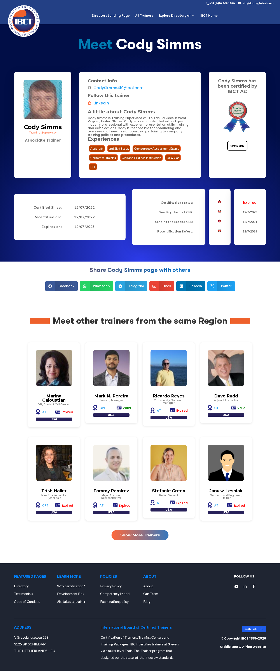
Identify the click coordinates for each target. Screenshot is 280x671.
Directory (21, 586)
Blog (146, 601)
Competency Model (115, 593)
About (148, 586)
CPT (103, 408)
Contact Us (254, 629)
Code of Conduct (27, 601)
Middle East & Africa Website (243, 647)
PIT (93, 166)
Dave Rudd (226, 396)
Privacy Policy (111, 586)
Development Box (70, 593)
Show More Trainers (140, 535)
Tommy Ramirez (111, 490)
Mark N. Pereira (111, 396)
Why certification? (71, 586)
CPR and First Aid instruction (141, 158)
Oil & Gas (172, 158)
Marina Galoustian (54, 398)
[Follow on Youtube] (236, 586)
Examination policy (114, 601)
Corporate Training (103, 158)
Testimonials (23, 593)
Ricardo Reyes (169, 396)
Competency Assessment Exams (156, 148)
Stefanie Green (168, 490)
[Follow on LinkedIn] (245, 586)
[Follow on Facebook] (253, 586)
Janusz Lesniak (226, 490)
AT (44, 412)
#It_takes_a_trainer (71, 601)
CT (216, 408)
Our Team (150, 593)
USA (54, 419)
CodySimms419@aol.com (118, 88)
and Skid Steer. (119, 148)
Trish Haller (53, 490)
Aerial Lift (96, 148)
